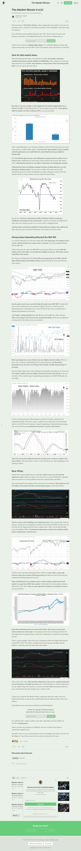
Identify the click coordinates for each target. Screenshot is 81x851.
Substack (32, 847)
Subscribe (68, 3)
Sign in (76, 3)
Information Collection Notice (40, 809)
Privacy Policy (52, 809)
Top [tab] (13, 778)
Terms (46, 839)
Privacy (42, 839)
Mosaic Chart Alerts (36, 45)
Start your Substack (36, 843)
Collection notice (53, 839)
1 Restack (25, 741)
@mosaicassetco (23, 723)
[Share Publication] (61, 2)
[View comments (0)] (18, 21)
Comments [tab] (15, 758)
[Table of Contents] (2, 425)
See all (15, 815)
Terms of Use (48, 807)
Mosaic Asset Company (21, 16)
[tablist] (18, 758)
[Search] (58, 2)
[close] (55, 780)
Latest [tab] (17, 778)
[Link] (9, 55)
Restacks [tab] (22, 758)
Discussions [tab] (24, 778)
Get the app (48, 843)
